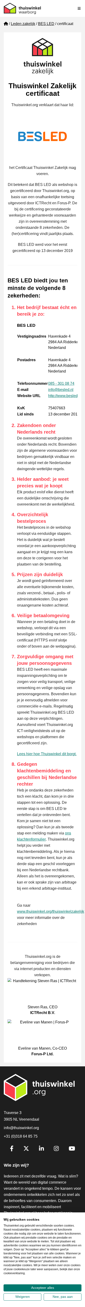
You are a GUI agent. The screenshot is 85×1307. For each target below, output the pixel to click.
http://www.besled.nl (65, 396)
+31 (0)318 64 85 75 (21, 1136)
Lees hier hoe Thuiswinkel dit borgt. (46, 754)
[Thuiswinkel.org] (22, 8)
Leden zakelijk (23, 24)
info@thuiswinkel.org (21, 1128)
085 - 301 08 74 (61, 383)
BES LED (46, 24)
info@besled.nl (60, 390)
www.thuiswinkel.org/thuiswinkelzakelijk (50, 911)
